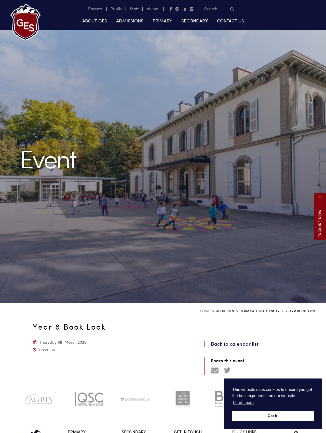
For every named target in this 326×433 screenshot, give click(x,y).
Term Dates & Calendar (259, 311)
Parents (95, 8)
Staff (134, 8)
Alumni (153, 8)
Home (205, 311)
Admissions (129, 20)
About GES (94, 20)
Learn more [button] (243, 402)
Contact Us (230, 20)
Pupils (116, 8)
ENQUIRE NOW (320, 224)
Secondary (194, 20)
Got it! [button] (273, 416)
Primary (162, 20)
